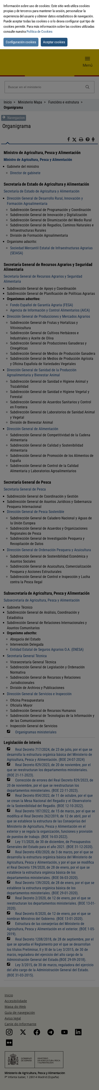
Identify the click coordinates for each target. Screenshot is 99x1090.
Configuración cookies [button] (21, 42)
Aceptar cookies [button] (54, 42)
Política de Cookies (39, 32)
